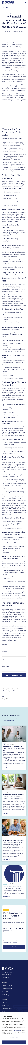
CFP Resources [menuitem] (7, 1009)
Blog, (3, 699)
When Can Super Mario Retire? (12, 886)
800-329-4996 (5, 977)
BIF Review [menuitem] (5, 992)
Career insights (14, 699)
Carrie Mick (7, 31)
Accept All (14, 1042)
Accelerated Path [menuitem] (7, 989)
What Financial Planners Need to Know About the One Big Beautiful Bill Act (14, 748)
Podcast (5, 883)
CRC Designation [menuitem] (7, 995)
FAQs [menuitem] (3, 1012)
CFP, (7, 699)
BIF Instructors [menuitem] (6, 1005)
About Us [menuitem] (4, 1002)
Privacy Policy (17, 1030)
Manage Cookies (14, 1037)
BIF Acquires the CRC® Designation (13, 840)
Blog (10, 13)
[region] (14, 1028)
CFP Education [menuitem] (7, 986)
